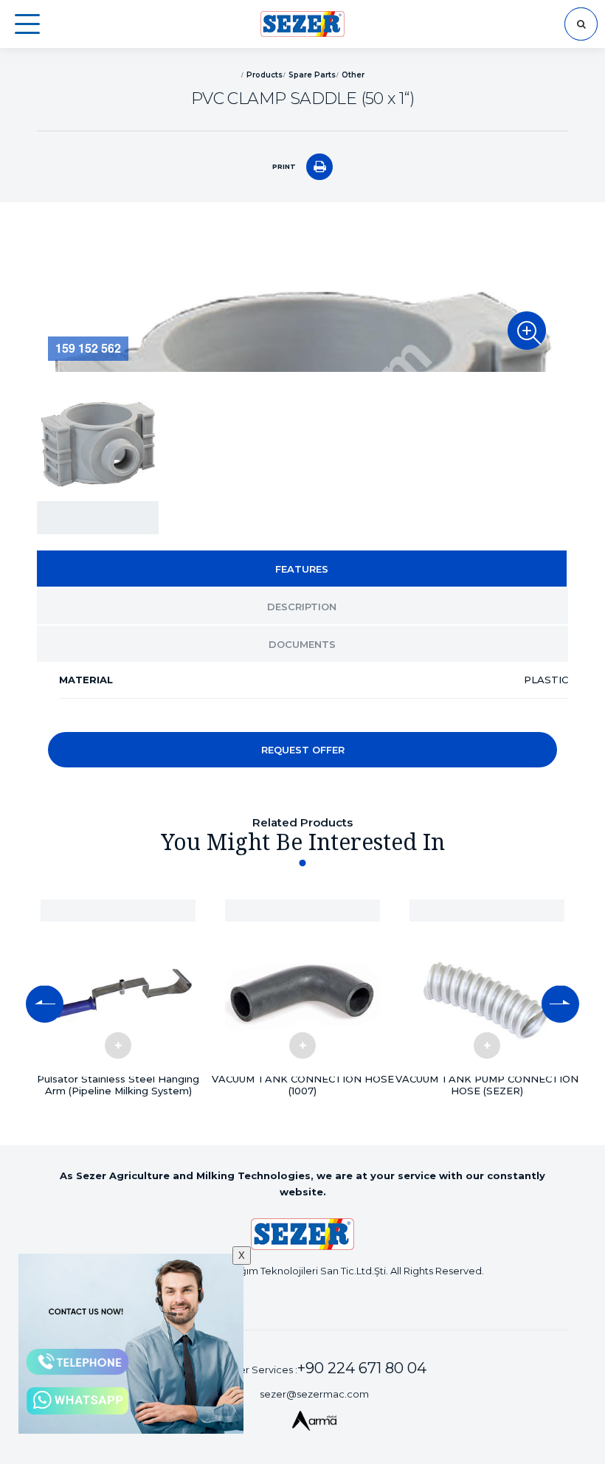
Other (353, 75)
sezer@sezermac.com (314, 1394)
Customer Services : (313, 1368)
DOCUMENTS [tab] (302, 644)
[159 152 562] (527, 330)
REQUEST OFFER (303, 750)
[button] (44, 1004)
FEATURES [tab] (301, 569)
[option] (302, 298)
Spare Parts (312, 75)
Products (264, 75)
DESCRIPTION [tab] (301, 606)
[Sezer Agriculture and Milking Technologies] (302, 24)
